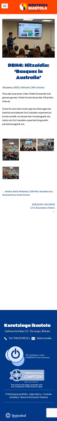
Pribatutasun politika (16, 393)
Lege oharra (35, 393)
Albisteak (25, 87)
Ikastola (40, 87)
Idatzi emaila (44, 338)
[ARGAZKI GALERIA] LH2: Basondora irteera (42, 208)
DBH (33, 87)
